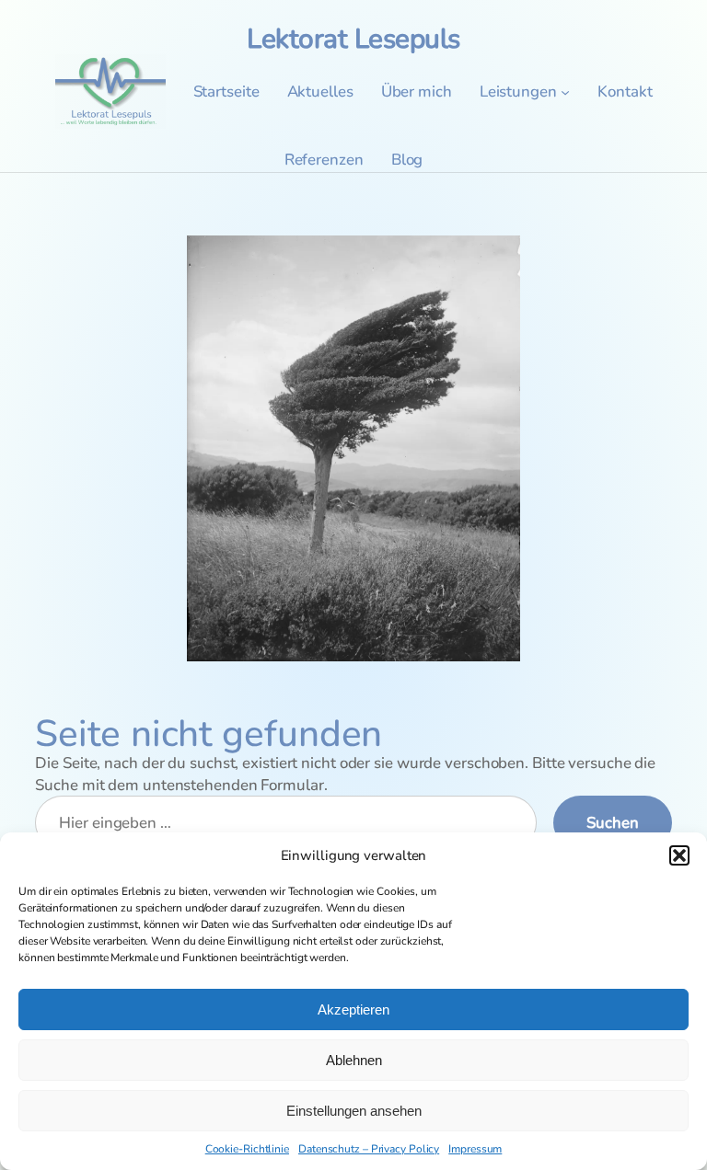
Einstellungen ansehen (354, 1110)
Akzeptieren (353, 1009)
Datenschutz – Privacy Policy (368, 1148)
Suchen (612, 822)
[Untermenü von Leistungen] (565, 92)
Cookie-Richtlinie (247, 1148)
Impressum (475, 1148)
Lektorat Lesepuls (353, 39)
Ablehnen (354, 1060)
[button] (679, 855)
